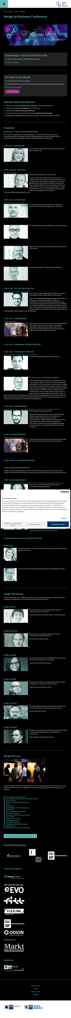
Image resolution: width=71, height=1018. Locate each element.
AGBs (35, 988)
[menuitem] (9, 11)
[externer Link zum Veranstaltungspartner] (14, 877)
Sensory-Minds (10, 817)
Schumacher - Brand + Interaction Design (18, 815)
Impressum (35, 985)
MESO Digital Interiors (12, 813)
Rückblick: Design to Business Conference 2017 (19, 836)
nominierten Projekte (46, 323)
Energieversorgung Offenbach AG (15, 797)
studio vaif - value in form (13, 818)
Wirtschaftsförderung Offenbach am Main (18, 827)
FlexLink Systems (11, 800)
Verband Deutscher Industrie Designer (17, 824)
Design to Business (8, 11)
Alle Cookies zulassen (58, 524)
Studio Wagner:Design (12, 820)
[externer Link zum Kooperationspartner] (14, 855)
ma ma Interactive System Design (16, 811)
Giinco (8, 804)
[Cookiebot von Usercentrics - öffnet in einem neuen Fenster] (61, 492)
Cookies (35, 994)
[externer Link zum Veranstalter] (35, 968)
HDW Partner (10, 806)
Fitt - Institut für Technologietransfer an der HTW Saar (22, 798)
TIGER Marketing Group (13, 822)
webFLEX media (10, 826)
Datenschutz (35, 991)
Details (63, 518)
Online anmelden (12, 91)
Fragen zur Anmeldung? (14, 87)
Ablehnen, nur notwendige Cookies (13, 524)
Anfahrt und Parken (13, 62)
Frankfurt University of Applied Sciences (17, 802)
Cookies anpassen (34, 524)
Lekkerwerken (10, 809)
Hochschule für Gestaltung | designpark (17, 807)
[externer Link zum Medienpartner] (35, 947)
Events (16, 11)
